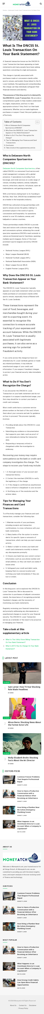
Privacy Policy (23, 1008)
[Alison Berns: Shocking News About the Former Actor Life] (22, 708)
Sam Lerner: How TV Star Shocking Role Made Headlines (24, 688)
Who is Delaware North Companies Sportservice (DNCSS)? (17, 126)
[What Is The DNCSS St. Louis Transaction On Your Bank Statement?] (22, 40)
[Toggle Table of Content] (36, 122)
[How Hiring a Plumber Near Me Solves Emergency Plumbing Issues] (9, 810)
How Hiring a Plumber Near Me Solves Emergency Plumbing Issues (28, 809)
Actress (6, 682)
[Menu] (4, 4)
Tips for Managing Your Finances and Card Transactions (21, 141)
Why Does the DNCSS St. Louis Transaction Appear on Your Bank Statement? (21, 131)
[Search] (40, 3)
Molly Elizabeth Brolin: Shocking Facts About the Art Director (23, 759)
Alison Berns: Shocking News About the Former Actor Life (24, 723)
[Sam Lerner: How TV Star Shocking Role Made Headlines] (22, 673)
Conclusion (10, 145)
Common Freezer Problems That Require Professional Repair (28, 779)
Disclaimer (32, 1005)
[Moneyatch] (22, 3)
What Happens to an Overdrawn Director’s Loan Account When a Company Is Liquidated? (29, 825)
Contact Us (23, 1005)
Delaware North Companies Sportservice (19, 168)
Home (5, 10)
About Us (13, 1005)
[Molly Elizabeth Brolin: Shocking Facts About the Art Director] (22, 744)
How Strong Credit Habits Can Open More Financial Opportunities (28, 982)
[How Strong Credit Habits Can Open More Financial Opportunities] (9, 983)
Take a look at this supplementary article (20, 148)
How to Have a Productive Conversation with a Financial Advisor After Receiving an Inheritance (28, 794)
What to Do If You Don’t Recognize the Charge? (20, 136)
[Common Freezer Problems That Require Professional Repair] (9, 779)
